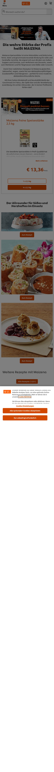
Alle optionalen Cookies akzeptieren (25, 410)
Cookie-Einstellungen (25, 406)
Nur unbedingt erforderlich (25, 418)
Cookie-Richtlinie (24, 397)
